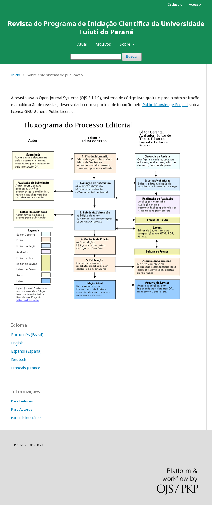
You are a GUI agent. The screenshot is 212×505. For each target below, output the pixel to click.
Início (15, 74)
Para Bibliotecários (26, 417)
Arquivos (103, 44)
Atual (82, 44)
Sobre (125, 44)
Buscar (132, 56)
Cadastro (175, 4)
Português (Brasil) (27, 334)
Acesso (195, 4)
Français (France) (26, 367)
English (17, 343)
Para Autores (22, 409)
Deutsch (18, 359)
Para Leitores (22, 401)
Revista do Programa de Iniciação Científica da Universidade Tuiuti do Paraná (106, 27)
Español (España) (26, 351)
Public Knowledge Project (165, 104)
